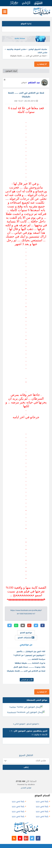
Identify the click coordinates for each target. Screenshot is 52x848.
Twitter (12, 707)
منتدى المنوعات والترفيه (16, 49)
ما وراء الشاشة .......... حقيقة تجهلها (30, 663)
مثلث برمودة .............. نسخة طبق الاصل (29, 667)
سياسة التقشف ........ (36, 659)
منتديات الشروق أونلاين (37, 49)
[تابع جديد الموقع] (14, 838)
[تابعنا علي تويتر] (32, 838)
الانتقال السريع (26, 755)
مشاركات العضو (25, 637)
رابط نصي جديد (42, 801)
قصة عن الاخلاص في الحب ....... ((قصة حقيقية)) (26, 671)
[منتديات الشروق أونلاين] (41, 15)
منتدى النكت (42, 52)
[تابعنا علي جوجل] (26, 838)
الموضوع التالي (19, 723)
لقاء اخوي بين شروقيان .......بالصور (31, 651)
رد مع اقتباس (26, 679)
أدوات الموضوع (11, 71)
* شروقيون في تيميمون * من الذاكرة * (29, 655)
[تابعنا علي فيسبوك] (38, 838)
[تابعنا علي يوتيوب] (20, 838)
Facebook (11, 712)
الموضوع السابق (32, 723)
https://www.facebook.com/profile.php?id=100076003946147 (26, 612)
